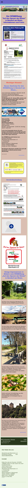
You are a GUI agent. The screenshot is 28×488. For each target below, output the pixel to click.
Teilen (4, 485)
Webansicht (24, 441)
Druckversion (6, 439)
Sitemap (13, 439)
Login (25, 439)
